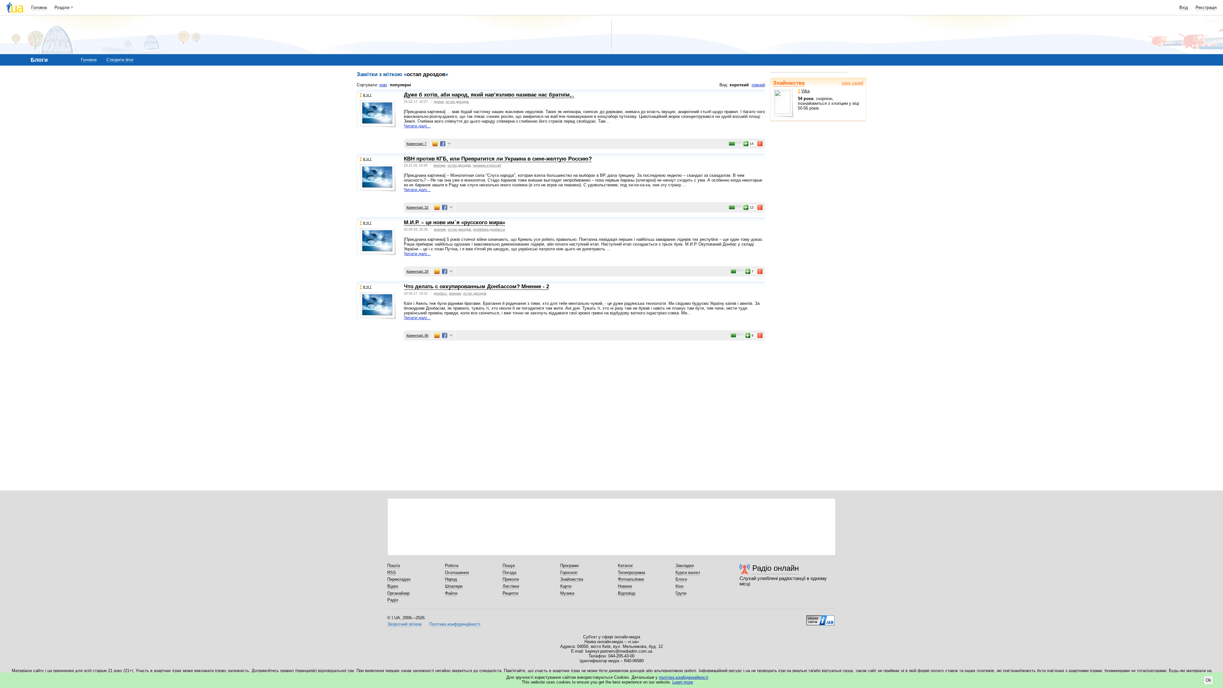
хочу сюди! (852, 83)
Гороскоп (568, 572)
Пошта (393, 565)
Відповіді (626, 593)
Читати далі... (417, 126)
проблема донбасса (489, 229)
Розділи (61, 7)
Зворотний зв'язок (404, 624)
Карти (565, 586)
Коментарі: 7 (416, 144)
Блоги (681, 579)
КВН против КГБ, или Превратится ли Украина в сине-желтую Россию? (498, 159)
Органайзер (398, 593)
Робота (451, 565)
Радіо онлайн (775, 568)
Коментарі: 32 (417, 207)
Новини (625, 586)
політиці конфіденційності (683, 677)
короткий (739, 84)
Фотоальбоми (631, 579)
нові (383, 84)
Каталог (625, 565)
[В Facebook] (442, 143)
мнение (439, 165)
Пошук (509, 565)
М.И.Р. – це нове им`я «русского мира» (454, 222)
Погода (509, 572)
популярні (400, 84)
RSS (391, 572)
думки (439, 102)
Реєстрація (1206, 7)
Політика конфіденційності (454, 624)
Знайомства (789, 83)
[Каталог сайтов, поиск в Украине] (820, 617)
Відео (392, 586)
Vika (805, 91)
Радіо (392, 600)
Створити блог (120, 59)
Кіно (679, 586)
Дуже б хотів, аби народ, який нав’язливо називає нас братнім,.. (489, 95)
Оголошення (457, 572)
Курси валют (688, 572)
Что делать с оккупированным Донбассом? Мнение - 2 (476, 286)
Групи (681, 593)
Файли (451, 593)
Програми (569, 565)
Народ (451, 579)
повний (758, 84)
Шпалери (453, 586)
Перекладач (399, 579)
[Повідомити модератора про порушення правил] (760, 143)
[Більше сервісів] (449, 143)
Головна (39, 7)
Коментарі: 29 (417, 271)
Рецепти (510, 593)
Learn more (682, 682)
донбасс (440, 293)
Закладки (685, 565)
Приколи (511, 579)
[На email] (435, 143)
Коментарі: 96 (417, 335)
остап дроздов (457, 102)
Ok (1208, 680)
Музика (567, 593)
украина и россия (487, 165)
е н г (367, 94)
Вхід (1183, 7)
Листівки (511, 586)
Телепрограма (631, 572)
